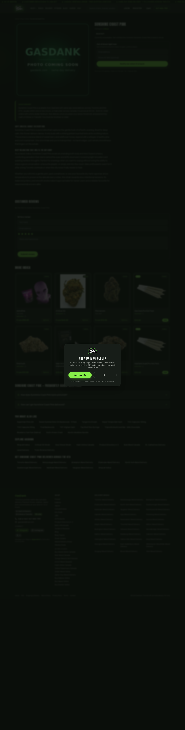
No (104, 375)
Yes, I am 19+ (80, 375)
